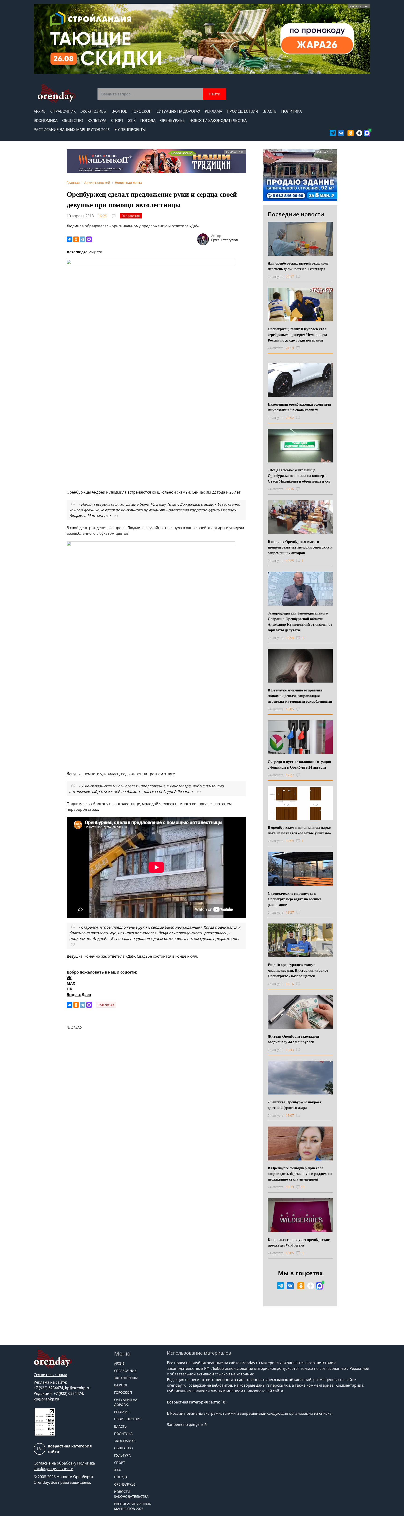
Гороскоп (142, 111)
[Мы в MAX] (367, 133)
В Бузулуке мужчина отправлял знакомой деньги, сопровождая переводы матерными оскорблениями (300, 695)
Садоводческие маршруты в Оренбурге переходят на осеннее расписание (294, 899)
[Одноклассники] (76, 239)
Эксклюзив (131, 215)
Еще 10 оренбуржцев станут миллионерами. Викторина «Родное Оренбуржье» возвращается (298, 970)
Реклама (213, 111)
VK (69, 977)
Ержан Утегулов (224, 239)
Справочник (63, 111)
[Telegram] (82, 239)
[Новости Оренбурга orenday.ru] (56, 93)
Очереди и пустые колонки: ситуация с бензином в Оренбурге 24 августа (299, 764)
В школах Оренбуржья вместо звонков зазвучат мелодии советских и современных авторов (300, 547)
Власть (270, 111)
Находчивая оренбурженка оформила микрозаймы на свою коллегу (299, 406)
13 (302, 1187)
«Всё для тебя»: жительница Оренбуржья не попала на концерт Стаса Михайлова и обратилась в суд (299, 475)
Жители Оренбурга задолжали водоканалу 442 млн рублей (293, 1038)
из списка (323, 1413)
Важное (119, 111)
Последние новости (296, 214)
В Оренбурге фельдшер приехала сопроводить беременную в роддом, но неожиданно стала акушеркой (300, 1173)
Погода (147, 120)
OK (69, 989)
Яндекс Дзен (79, 994)
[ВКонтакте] (69, 239)
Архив (40, 111)
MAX (71, 983)
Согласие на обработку (55, 1463)
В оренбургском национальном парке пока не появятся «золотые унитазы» (299, 830)
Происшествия (242, 111)
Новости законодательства (218, 120)
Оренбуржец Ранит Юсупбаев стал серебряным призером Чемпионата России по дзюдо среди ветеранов (297, 334)
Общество (72, 120)
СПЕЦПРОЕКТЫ (132, 129)
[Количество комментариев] (302, 276)
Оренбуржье (172, 120)
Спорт (117, 120)
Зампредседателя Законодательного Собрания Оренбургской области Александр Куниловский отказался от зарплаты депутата (300, 621)
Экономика (46, 120)
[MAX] (89, 239)
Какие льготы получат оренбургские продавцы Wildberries (299, 1242)
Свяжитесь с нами (50, 1374)
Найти (214, 94)
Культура (97, 120)
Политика (291, 111)
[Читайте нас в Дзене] (359, 133)
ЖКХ (132, 120)
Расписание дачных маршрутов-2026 (72, 129)
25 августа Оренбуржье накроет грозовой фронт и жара (294, 1104)
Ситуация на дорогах (178, 111)
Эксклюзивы (93, 111)
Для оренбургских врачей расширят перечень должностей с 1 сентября (298, 265)
